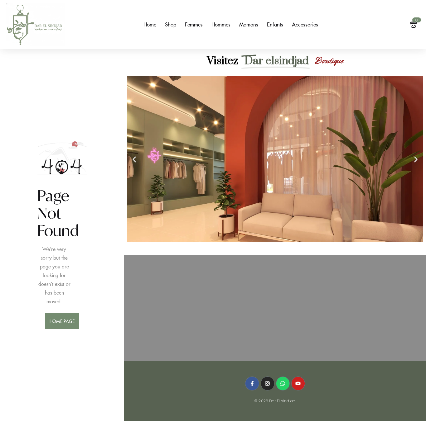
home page (62, 321)
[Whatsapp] (283, 383)
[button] (134, 159)
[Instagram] (267, 383)
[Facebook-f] (252, 383)
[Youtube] (298, 383)
